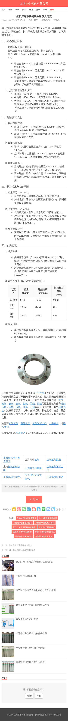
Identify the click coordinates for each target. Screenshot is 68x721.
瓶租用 (38, 468)
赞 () (35, 499)
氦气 (17, 9)
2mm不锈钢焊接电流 (48, 518)
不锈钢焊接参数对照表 (22, 522)
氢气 (45, 9)
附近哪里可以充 (33, 475)
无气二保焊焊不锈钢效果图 (24, 527)
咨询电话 (20, 432)
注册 (38, 695)
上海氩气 (54, 423)
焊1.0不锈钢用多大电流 (45, 531)
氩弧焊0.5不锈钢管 (47, 527)
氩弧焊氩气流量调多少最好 (20, 545)
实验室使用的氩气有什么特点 (30, 662)
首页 (3, 9)
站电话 (59, 476)
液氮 (18, 406)
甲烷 (32, 403)
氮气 (38, 9)
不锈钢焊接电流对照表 (44, 522)
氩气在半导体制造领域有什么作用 (32, 604)
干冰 (31, 9)
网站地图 (39, 714)
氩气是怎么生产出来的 (27, 619)
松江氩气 (13, 423)
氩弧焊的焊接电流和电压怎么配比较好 (34, 561)
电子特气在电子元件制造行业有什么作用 (36, 590)
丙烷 (39, 403)
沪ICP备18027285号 (52, 714)
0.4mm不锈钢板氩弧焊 (26, 518)
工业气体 (39, 393)
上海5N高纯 (9, 476)
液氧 (11, 406)
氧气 (10, 9)
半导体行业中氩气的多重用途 (30, 647)
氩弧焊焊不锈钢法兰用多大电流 (34, 16)
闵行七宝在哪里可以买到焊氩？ (22, 549)
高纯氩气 (25, 423)
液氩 (25, 406)
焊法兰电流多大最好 (43, 536)
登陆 (29, 695)
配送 (58, 459)
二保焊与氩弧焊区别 (26, 576)
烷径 (24, 9)
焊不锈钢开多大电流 (23, 536)
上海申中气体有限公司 (34, 3)
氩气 (52, 9)
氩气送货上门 (39, 423)
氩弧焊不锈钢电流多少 (22, 531)
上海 (49, 459)
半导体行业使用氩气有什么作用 (31, 633)
